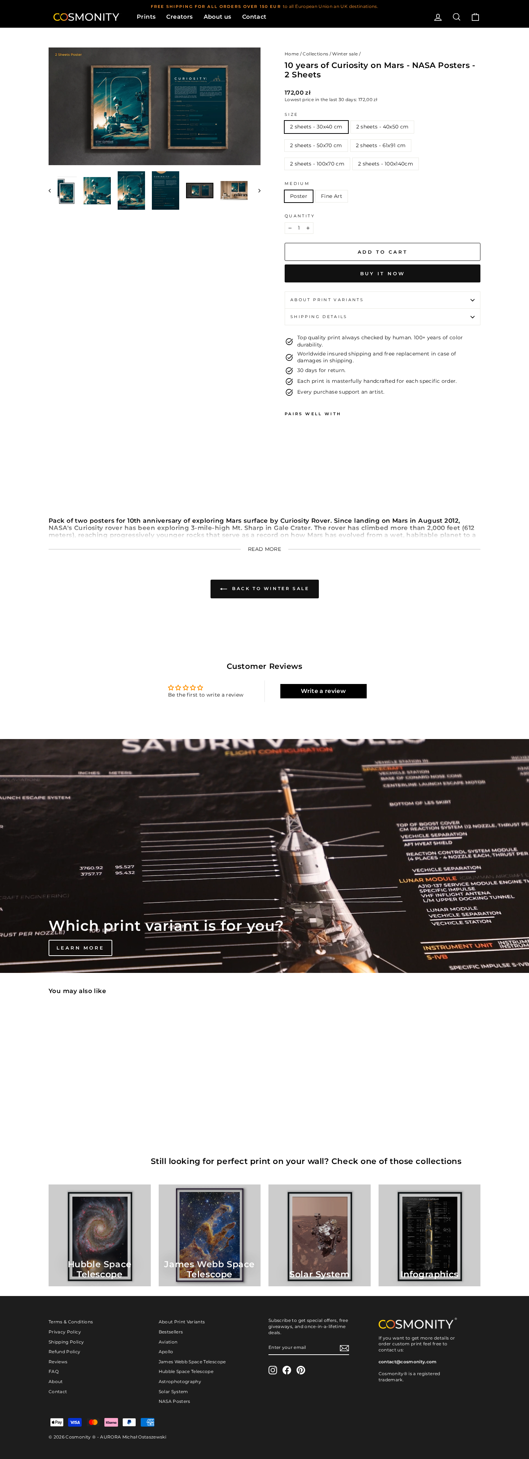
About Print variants (327, 299)
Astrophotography (180, 1381)
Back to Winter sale (269, 588)
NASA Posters (174, 1401)
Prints (146, 16)
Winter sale (345, 53)
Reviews (58, 1361)
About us (217, 16)
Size (291, 114)
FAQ (54, 1371)
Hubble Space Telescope (186, 1371)
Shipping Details (319, 316)
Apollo (166, 1351)
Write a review (323, 691)
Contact (254, 16)
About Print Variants (182, 1321)
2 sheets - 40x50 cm (382, 126)
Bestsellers (171, 1332)
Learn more (80, 948)
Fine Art (331, 196)
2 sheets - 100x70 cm (317, 163)
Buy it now (382, 273)
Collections (315, 53)
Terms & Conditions (71, 1321)
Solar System (173, 1391)
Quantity (300, 215)
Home (292, 53)
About (56, 1381)
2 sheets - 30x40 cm (316, 126)
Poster (298, 196)
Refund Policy (65, 1351)
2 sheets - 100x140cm (385, 163)
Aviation (168, 1342)
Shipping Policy (66, 1342)
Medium (297, 183)
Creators (179, 16)
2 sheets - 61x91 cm (381, 145)
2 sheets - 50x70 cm (316, 145)
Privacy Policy (65, 1332)
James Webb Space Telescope (192, 1361)
